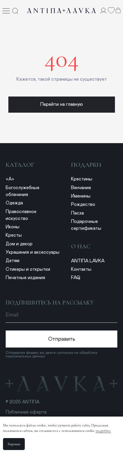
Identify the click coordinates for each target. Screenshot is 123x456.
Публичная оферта (26, 412)
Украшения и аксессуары (32, 252)
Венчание (81, 188)
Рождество (83, 204)
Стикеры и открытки (28, 269)
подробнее (103, 431)
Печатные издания (25, 278)
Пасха (77, 213)
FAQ (75, 278)
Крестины (81, 179)
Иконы (12, 227)
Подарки (86, 165)
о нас (80, 246)
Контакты (81, 269)
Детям (12, 260)
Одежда (14, 203)
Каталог (20, 165)
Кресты (14, 235)
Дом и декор (19, 244)
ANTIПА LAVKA (87, 261)
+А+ (10, 179)
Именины (80, 196)
